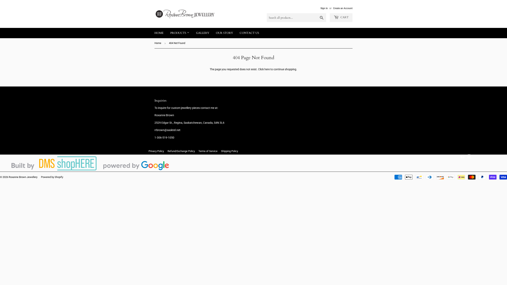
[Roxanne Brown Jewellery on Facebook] (462, 157)
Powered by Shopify (52, 177)
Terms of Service (207, 151)
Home (159, 33)
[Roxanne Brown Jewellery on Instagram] (469, 157)
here (267, 69)
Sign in (324, 8)
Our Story (224, 33)
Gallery (202, 33)
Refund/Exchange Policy (181, 151)
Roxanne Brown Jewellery (23, 177)
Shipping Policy (229, 151)
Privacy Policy (156, 151)
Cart (344, 17)
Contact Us (249, 33)
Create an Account (343, 8)
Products (178, 33)
